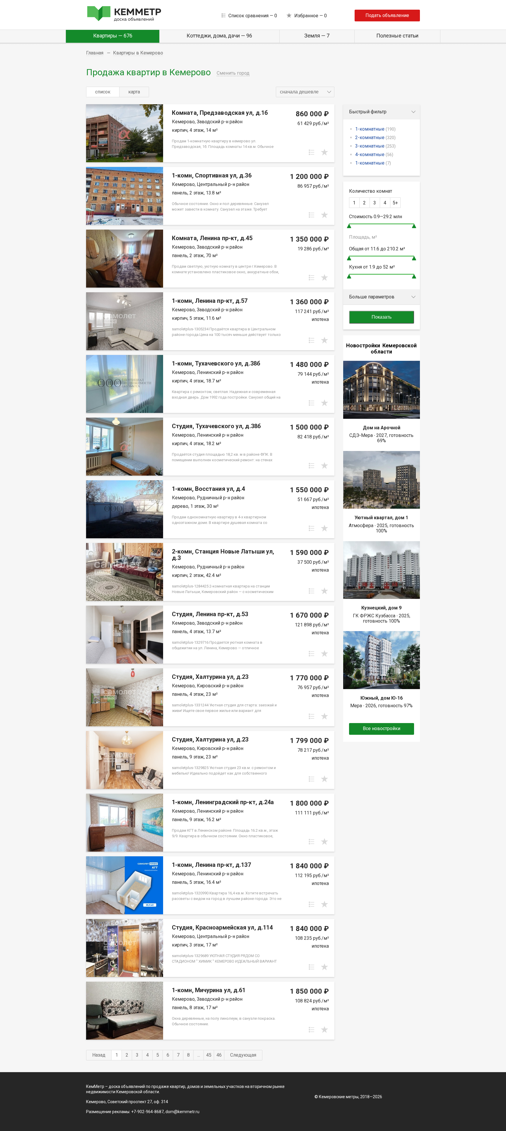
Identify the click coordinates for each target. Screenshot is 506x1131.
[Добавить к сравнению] (311, 152)
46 (219, 1055)
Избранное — (310, 15)
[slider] (349, 226)
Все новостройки (381, 728)
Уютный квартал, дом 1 (381, 517)
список (102, 92)
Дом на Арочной (381, 427)
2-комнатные (375, 137)
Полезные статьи (397, 36)
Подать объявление (387, 15)
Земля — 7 (316, 36)
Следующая (243, 1055)
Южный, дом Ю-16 (381, 698)
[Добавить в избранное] (324, 152)
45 (208, 1055)
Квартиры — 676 (112, 36)
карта (134, 92)
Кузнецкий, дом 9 (381, 608)
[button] (305, 92)
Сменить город (233, 73)
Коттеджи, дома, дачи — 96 (219, 36)
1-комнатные (375, 129)
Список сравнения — (252, 15)
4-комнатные (374, 154)
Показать (382, 317)
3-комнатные (375, 146)
